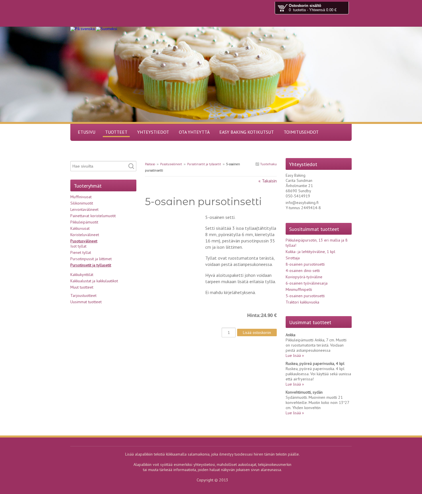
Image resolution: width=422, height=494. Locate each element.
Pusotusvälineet (171, 164)
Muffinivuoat (81, 196)
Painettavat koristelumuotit (93, 215)
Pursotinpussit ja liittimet (91, 258)
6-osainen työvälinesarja (307, 283)
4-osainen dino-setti (303, 270)
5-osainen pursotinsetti (305, 295)
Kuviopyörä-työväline (304, 276)
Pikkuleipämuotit (84, 222)
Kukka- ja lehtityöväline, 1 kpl (310, 251)
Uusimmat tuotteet (86, 301)
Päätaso (150, 164)
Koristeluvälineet (84, 234)
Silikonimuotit (81, 203)
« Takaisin (267, 181)
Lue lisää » (295, 355)
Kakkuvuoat (80, 228)
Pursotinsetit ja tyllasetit (204, 164)
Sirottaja (293, 257)
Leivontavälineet (84, 209)
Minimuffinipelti (299, 289)
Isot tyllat (78, 246)
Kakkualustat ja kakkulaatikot (94, 280)
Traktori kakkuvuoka (302, 302)
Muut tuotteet (81, 287)
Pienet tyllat (80, 252)
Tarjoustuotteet (83, 295)
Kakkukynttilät (81, 274)
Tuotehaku (268, 164)
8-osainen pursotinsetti (305, 264)
